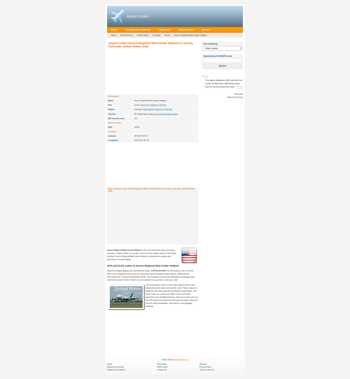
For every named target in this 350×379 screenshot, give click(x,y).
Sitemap (203, 364)
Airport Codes (186, 30)
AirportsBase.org (181, 360)
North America (126, 35)
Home (114, 30)
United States (143, 35)
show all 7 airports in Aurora (153, 105)
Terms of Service (206, 370)
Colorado (156, 35)
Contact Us (162, 370)
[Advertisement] (152, 71)
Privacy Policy (205, 367)
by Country (115, 367)
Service (205, 30)
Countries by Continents (138, 30)
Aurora (167, 35)
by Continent (116, 370)
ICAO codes (162, 367)
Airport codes (138, 16)
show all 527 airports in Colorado (157, 109)
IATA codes (162, 364)
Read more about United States (163, 114)
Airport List (165, 30)
